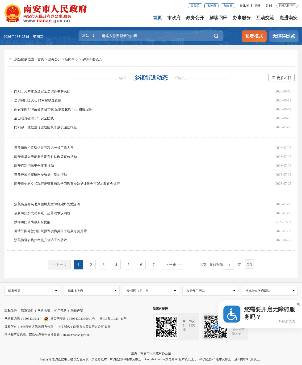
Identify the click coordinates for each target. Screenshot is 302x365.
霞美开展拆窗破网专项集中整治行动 (40, 174)
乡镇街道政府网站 (258, 291)
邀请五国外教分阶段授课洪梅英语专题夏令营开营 (50, 231)
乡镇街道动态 (92, 59)
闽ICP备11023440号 (113, 318)
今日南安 (189, 321)
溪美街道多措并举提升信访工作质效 (40, 240)
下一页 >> (173, 265)
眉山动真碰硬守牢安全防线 (34, 118)
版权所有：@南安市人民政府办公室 (28, 326)
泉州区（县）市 (137, 291)
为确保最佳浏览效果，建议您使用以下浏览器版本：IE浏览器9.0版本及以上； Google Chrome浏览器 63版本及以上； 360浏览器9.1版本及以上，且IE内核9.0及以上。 (151, 359)
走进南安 (289, 17)
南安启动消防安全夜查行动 (34, 166)
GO (249, 265)
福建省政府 (75, 291)
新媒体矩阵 (160, 308)
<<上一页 (59, 265)
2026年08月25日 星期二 (23, 36)
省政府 (211, 6)
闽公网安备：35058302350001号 (72, 318)
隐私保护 (10, 310)
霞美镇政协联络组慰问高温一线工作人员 (44, 148)
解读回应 (218, 17)
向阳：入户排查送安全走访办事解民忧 (42, 91)
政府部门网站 (195, 291)
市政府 (227, 6)
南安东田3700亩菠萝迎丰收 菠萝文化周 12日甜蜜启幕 (53, 109)
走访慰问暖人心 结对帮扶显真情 (37, 100)
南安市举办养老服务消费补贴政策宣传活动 (45, 157)
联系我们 (27, 310)
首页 (157, 17)
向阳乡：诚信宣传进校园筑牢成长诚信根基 (45, 127)
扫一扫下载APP (238, 332)
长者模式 (254, 36)
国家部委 (14, 291)
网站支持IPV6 (287, 5)
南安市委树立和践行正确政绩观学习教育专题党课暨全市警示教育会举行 (67, 183)
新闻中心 (71, 59)
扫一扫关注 (189, 327)
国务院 (195, 6)
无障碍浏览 (284, 36)
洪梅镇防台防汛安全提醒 (32, 222)
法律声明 (77, 310)
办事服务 (242, 17)
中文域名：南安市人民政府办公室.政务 (84, 326)
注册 (269, 6)
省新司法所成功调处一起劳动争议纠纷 (42, 213)
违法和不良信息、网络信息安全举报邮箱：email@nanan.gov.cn (47, 334)
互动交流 (265, 17)
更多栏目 (284, 78)
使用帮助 (60, 310)
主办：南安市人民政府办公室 (151, 353)
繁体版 (244, 6)
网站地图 (44, 310)
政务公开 (195, 17)
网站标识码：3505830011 (21, 318)
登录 (257, 6)
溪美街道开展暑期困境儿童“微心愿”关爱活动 (47, 204)
